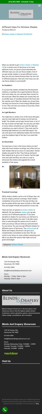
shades (24, 212)
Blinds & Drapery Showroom (21, 14)
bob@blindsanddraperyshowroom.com (18, 271)
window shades (27, 210)
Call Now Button (5, 409)
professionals (31, 228)
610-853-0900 (9, 267)
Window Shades (17, 245)
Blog (37, 403)
